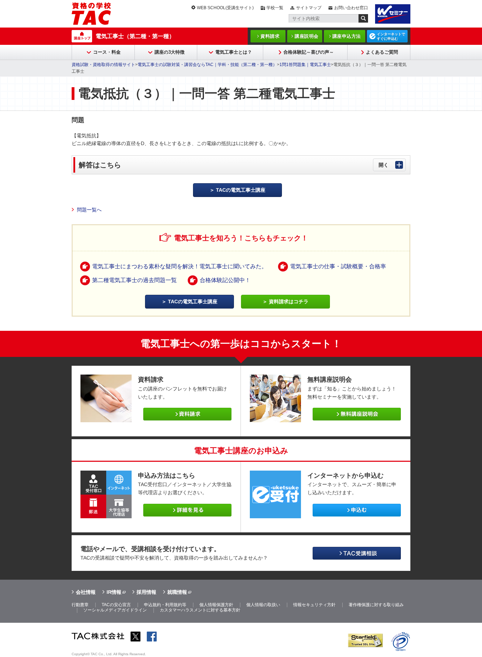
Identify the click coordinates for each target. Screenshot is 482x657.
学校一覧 (274, 7)
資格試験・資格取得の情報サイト (103, 64)
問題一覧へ (89, 210)
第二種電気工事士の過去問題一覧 (134, 280)
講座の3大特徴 (170, 52)
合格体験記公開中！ (225, 280)
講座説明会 (307, 36)
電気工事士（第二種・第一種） (135, 36)
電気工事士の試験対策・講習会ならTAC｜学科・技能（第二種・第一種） (207, 64)
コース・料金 (107, 52)
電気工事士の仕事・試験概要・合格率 (338, 266)
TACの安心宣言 (116, 604)
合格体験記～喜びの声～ (308, 52)
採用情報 (146, 592)
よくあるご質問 (382, 52)
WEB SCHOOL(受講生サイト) (225, 7)
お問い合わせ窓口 (351, 7)
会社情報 (86, 592)
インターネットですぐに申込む (391, 36)
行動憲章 (80, 604)
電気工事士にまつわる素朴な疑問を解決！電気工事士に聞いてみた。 (179, 266)
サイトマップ (308, 7)
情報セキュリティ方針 (314, 604)
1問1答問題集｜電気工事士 (305, 64)
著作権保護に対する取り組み (376, 604)
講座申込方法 (346, 36)
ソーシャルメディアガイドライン (115, 610)
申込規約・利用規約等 (165, 604)
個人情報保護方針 (216, 604)
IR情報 (114, 592)
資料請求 (269, 36)
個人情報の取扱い (263, 604)
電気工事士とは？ (233, 52)
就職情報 (177, 592)
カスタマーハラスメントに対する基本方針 (200, 610)
